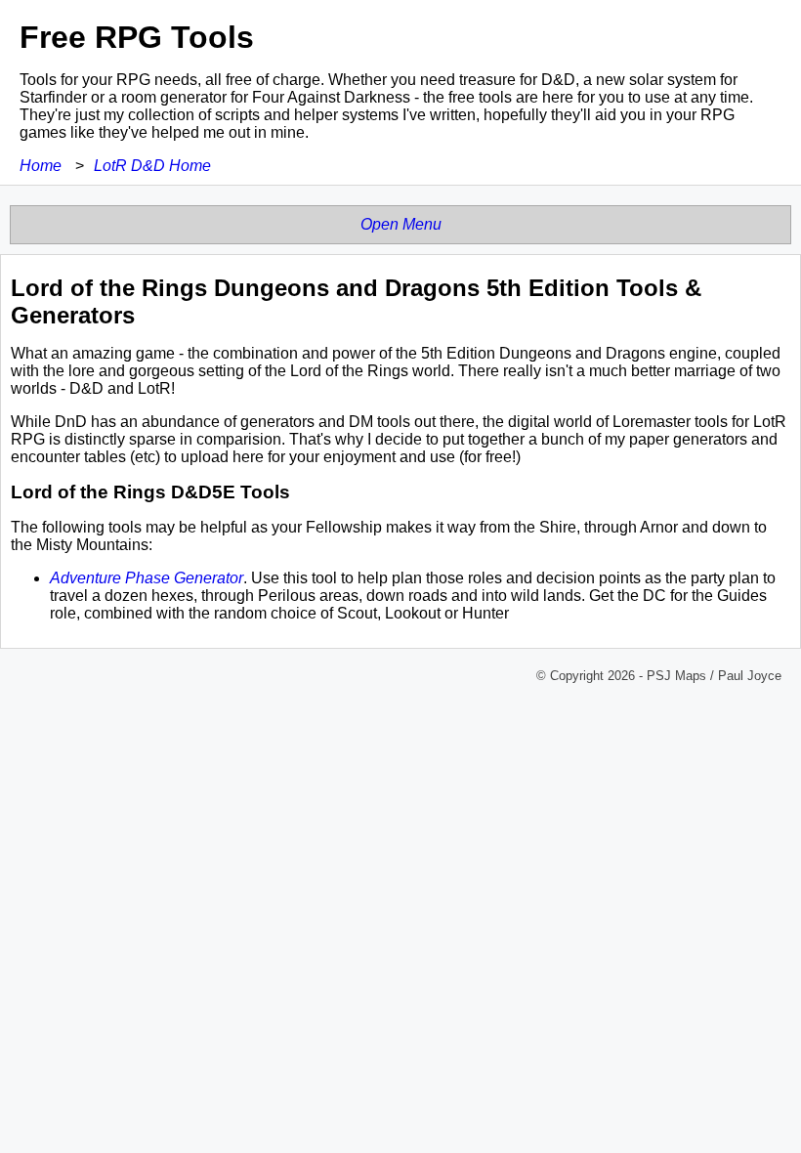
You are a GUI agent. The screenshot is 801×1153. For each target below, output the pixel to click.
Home (41, 165)
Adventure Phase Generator (146, 578)
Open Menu (401, 224)
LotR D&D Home (152, 165)
